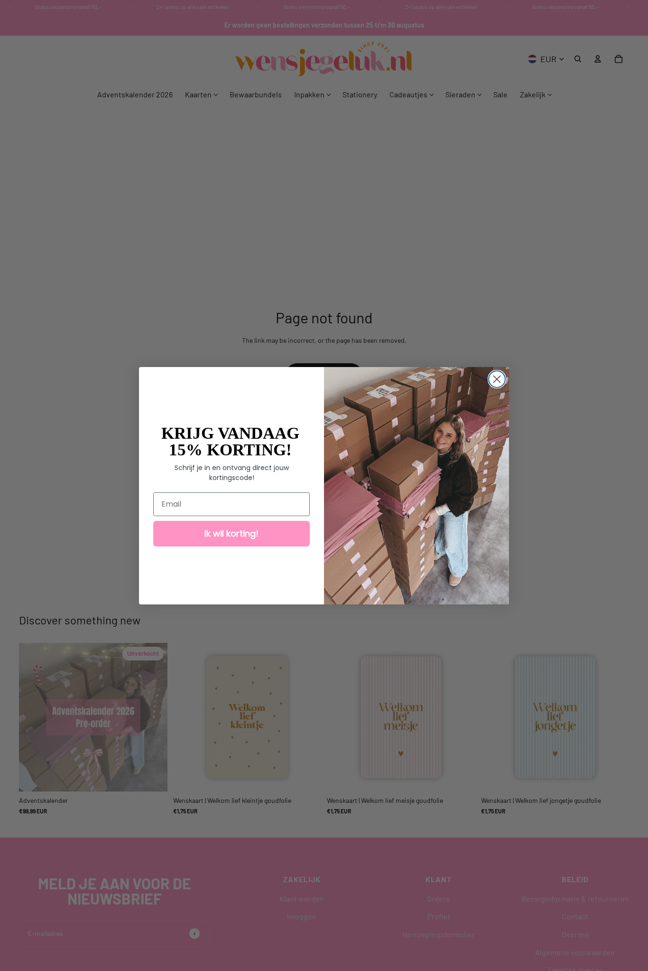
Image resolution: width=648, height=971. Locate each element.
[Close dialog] (497, 379)
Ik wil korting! (231, 533)
